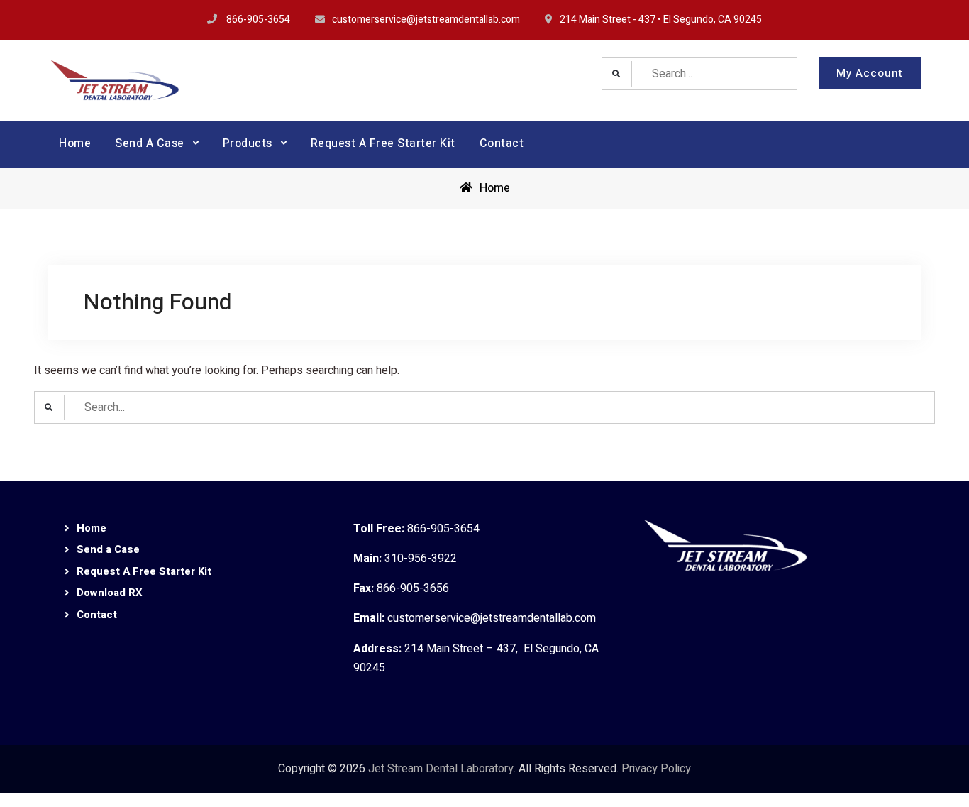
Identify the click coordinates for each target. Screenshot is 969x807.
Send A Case (149, 143)
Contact (502, 143)
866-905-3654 (258, 19)
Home (75, 143)
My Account (869, 73)
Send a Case (108, 549)
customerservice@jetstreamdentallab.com (426, 19)
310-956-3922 (420, 558)
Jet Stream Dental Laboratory (441, 768)
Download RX (110, 592)
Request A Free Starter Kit (383, 143)
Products (247, 143)
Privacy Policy (656, 768)
